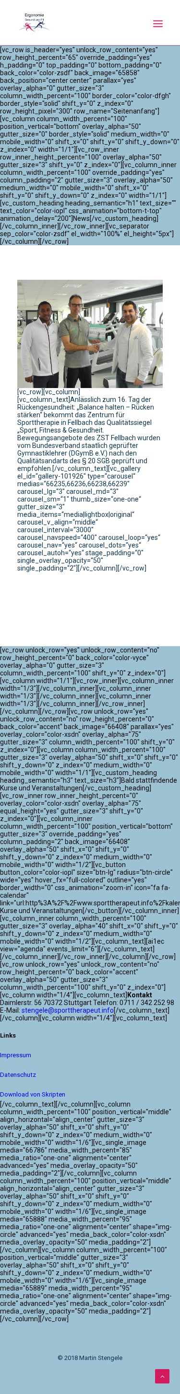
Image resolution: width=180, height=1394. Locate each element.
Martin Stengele (73, 594)
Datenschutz (18, 1074)
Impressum (15, 1055)
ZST (113, 607)
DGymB (29, 594)
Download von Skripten (32, 1094)
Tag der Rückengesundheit (59, 607)
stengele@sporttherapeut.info (68, 1010)
